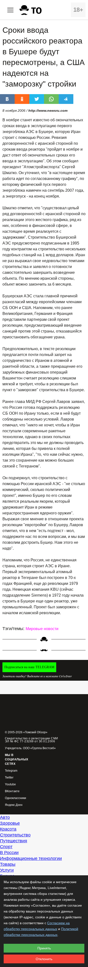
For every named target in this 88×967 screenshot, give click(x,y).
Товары (7, 864)
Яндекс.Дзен (13, 805)
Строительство (15, 835)
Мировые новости (42, 629)
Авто (5, 817)
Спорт (6, 846)
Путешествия (13, 840)
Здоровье (10, 823)
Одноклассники (15, 798)
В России (9, 852)
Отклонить (44, 959)
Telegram (11, 770)
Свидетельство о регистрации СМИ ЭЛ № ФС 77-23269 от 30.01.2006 (31, 740)
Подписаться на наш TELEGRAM (29, 667)
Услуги (7, 870)
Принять (44, 948)
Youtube (10, 784)
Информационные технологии (31, 858)
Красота (8, 829)
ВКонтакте (12, 791)
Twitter (9, 777)
